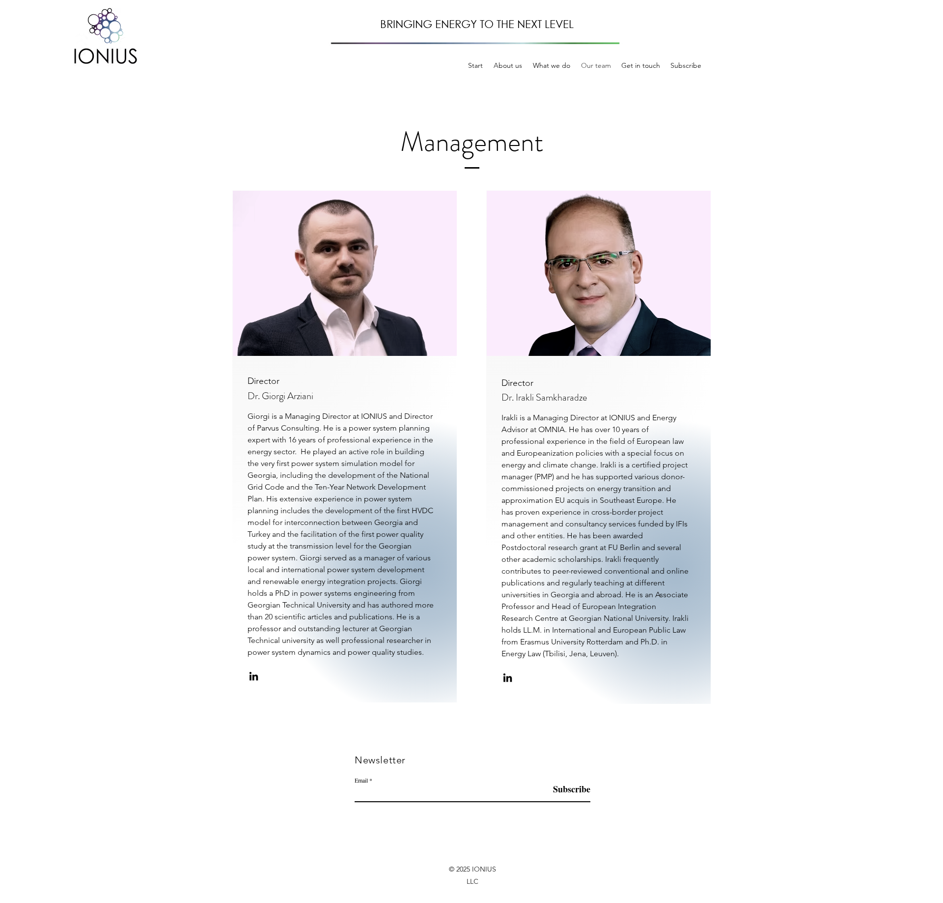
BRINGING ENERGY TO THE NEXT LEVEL (477, 24)
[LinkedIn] (254, 676)
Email (361, 780)
